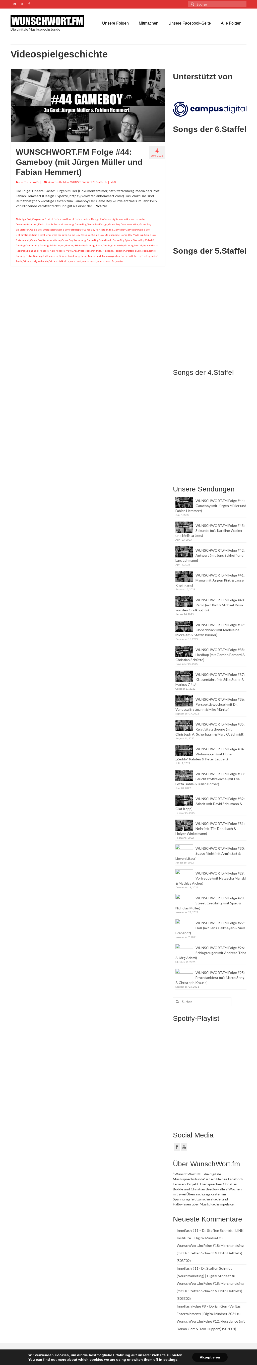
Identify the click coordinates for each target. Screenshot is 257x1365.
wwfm (119, 261)
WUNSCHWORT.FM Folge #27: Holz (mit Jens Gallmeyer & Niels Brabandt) (210, 928)
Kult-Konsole (57, 250)
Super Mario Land (91, 255)
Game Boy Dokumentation (123, 224)
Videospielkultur (59, 261)
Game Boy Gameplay (125, 229)
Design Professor (101, 219)
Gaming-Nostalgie (135, 245)
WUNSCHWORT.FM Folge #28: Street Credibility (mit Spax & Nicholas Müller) (210, 903)
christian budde (81, 219)
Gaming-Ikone (94, 245)
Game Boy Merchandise (106, 234)
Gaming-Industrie (113, 245)
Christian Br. (32, 182)
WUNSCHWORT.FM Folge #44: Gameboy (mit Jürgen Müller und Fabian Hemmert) (210, 505)
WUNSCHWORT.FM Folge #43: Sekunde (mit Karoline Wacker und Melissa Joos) (210, 530)
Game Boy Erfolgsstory (43, 229)
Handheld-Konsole (38, 250)
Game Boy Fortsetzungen (98, 229)
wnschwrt (75, 261)
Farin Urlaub (45, 224)
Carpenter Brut (41, 219)
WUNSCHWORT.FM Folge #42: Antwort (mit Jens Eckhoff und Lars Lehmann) (210, 555)
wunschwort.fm (106, 261)
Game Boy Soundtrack (99, 240)
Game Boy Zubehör (144, 240)
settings (170, 1359)
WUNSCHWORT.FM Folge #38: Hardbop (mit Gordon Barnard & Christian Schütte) (210, 655)
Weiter (101, 206)
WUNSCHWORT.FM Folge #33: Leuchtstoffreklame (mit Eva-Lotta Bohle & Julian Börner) (210, 779)
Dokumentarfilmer (26, 224)
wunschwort (89, 261)
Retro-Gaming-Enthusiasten (42, 255)
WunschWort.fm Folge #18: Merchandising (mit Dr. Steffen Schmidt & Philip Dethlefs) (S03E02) (210, 1253)
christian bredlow (61, 219)
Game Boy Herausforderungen (50, 234)
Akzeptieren (210, 1357)
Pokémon (119, 250)
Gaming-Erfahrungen (52, 245)
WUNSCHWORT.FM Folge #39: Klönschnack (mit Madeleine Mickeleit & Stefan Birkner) (210, 630)
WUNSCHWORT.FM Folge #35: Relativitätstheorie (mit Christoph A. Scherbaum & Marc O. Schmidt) (210, 729)
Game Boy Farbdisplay (70, 229)
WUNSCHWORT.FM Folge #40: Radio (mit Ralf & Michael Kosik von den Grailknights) (210, 605)
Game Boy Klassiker (80, 234)
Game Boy (80, 224)
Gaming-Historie (75, 245)
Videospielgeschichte (35, 261)
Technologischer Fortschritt (117, 255)
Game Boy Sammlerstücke (45, 240)
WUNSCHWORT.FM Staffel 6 (88, 182)
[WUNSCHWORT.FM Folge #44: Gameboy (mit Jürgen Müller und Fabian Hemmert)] (88, 105)
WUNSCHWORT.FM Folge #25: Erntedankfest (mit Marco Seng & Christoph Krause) (210, 977)
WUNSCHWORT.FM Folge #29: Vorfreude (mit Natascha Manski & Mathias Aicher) (210, 878)
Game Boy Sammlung (73, 240)
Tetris (137, 255)
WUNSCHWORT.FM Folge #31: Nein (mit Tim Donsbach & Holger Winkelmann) (210, 828)
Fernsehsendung (64, 224)
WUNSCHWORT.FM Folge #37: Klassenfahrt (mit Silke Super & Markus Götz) (210, 679)
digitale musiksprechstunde (128, 219)
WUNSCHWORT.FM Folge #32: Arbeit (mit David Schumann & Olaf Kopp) (210, 804)
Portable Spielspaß (137, 250)
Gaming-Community (27, 245)
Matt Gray (71, 250)
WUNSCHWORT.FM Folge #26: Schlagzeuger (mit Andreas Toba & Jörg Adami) (210, 953)
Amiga (22, 219)
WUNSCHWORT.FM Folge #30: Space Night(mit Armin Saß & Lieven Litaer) (210, 853)
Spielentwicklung (69, 255)
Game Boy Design (97, 224)
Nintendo (107, 250)
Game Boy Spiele (122, 240)
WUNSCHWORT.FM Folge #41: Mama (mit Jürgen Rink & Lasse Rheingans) (210, 580)
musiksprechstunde (89, 250)
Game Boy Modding (132, 234)
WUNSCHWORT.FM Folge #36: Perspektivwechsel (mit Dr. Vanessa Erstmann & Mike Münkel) (210, 704)
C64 (29, 219)
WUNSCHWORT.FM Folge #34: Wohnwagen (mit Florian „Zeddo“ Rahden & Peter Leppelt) (210, 754)
